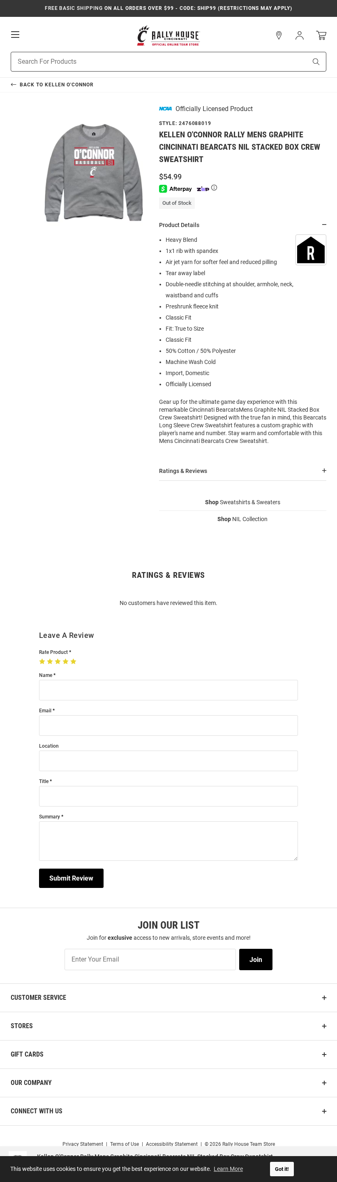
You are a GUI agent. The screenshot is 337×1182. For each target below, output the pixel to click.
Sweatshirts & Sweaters (242, 502)
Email (45, 711)
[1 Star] (43, 662)
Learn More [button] (228, 1169)
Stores (22, 1026)
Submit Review (71, 878)
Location (49, 746)
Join (255, 960)
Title (43, 781)
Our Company (31, 1083)
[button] (279, 35)
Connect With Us (36, 1111)
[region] (242, 343)
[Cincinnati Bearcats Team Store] (168, 35)
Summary (49, 817)
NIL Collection (242, 519)
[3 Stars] (58, 662)
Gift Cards (27, 1054)
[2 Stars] (51, 662)
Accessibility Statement (172, 1144)
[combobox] (148, 61)
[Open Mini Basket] (321, 35)
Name (45, 675)
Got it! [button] (282, 1169)
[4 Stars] (66, 662)
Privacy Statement (82, 1144)
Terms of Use (124, 1144)
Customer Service (38, 997)
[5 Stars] (74, 662)
